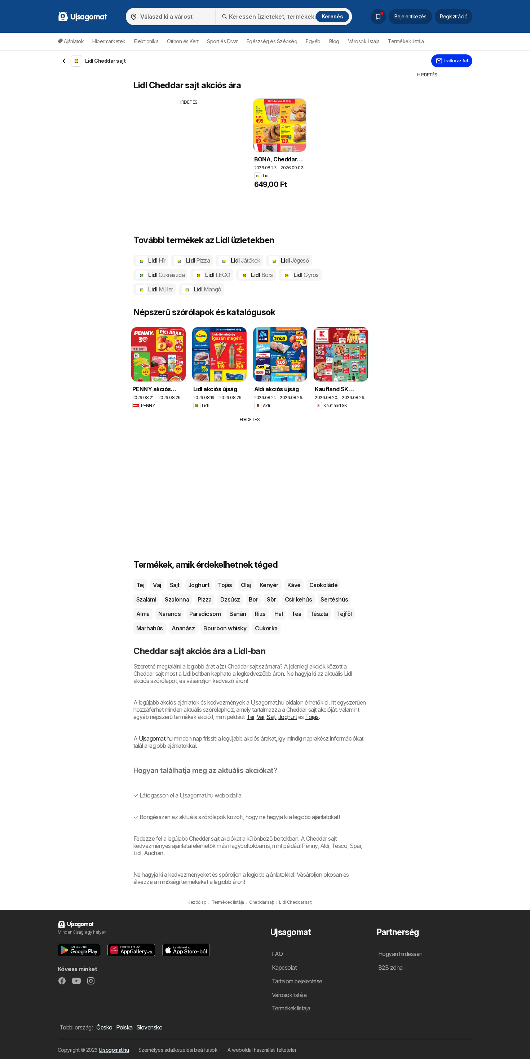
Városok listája (363, 41)
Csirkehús (298, 599)
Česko (104, 1027)
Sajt (175, 585)
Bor (253, 599)
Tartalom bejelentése (297, 981)
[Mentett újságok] (378, 16)
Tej (140, 585)
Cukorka (266, 628)
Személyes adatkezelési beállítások (178, 1050)
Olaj (246, 585)
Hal (278, 613)
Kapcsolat (284, 967)
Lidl (156, 260)
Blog (334, 41)
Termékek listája (406, 41)
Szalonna (177, 599)
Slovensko (149, 1027)
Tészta (319, 613)
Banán (237, 613)
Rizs (260, 613)
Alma (143, 613)
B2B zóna (390, 967)
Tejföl (344, 613)
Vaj (157, 585)
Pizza (204, 599)
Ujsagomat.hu (156, 738)
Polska (124, 1027)
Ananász (183, 628)
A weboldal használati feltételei (262, 1050)
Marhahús (149, 628)
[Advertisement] (188, 156)
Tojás (225, 585)
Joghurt (198, 585)
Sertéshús (334, 599)
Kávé (294, 585)
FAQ (277, 953)
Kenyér (269, 585)
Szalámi (146, 599)
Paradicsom (205, 613)
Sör (271, 599)
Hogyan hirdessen (400, 953)
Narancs (169, 613)
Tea (296, 613)
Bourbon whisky (224, 628)
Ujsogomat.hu (114, 1050)
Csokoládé (323, 585)
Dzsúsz (230, 599)
